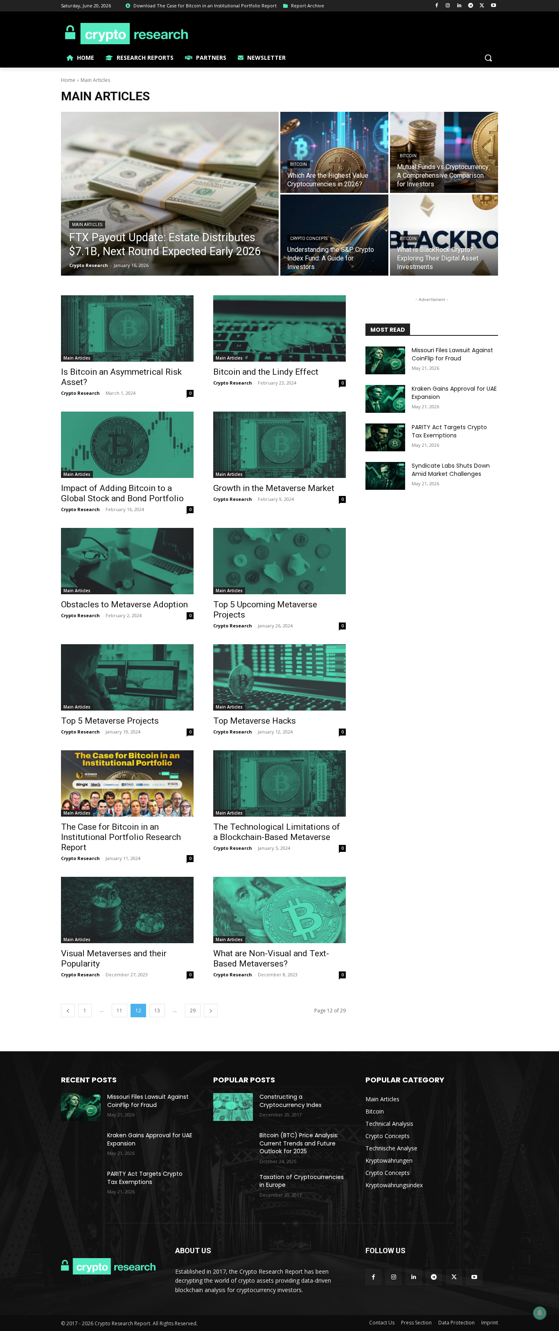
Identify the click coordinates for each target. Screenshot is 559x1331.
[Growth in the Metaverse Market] (279, 445)
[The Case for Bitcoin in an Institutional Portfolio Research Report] (127, 783)
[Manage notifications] (539, 1313)
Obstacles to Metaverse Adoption (124, 604)
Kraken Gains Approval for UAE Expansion (454, 393)
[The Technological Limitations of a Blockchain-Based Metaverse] (279, 783)
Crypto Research (80, 393)
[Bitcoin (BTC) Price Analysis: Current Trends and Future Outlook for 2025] (233, 1145)
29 (193, 1010)
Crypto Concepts (308, 238)
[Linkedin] (459, 6)
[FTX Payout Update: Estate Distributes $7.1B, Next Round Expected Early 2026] (170, 194)
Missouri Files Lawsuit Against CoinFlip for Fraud (452, 354)
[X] (482, 6)
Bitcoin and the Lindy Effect (265, 372)
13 (157, 1010)
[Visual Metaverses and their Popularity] (127, 910)
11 (119, 1010)
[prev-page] (68, 1010)
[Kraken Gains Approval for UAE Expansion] (385, 399)
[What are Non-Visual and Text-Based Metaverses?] (279, 910)
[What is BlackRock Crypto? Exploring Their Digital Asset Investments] (444, 235)
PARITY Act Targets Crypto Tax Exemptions (449, 431)
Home (68, 80)
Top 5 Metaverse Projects (110, 721)
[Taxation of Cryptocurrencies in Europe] (233, 1187)
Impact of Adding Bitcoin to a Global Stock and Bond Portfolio (122, 493)
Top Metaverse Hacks (254, 721)
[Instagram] (448, 6)
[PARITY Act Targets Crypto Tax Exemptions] (385, 437)
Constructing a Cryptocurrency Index (290, 1101)
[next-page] (211, 1010)
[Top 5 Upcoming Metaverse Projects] (279, 561)
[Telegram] (471, 6)
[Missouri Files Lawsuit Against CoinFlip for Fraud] (385, 360)
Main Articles (87, 224)
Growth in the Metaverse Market (273, 488)
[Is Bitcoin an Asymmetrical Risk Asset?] (127, 328)
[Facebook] (436, 6)
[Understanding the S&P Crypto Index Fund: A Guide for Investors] (334, 235)
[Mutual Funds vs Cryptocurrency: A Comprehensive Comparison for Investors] (444, 152)
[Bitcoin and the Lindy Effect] (279, 328)
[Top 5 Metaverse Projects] (127, 677)
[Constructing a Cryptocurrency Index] (233, 1107)
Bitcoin (298, 164)
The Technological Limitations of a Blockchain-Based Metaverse (276, 832)
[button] (488, 58)
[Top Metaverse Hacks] (279, 677)
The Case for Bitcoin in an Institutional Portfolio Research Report (121, 837)
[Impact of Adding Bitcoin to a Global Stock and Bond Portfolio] (127, 445)
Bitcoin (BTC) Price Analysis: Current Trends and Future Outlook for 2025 (298, 1143)
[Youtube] (493, 6)
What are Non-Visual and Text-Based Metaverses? (271, 958)
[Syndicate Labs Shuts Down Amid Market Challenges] (385, 476)
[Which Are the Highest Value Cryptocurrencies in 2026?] (334, 152)
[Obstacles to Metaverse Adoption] (127, 561)
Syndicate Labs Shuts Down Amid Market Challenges (451, 470)
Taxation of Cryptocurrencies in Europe (301, 1181)
